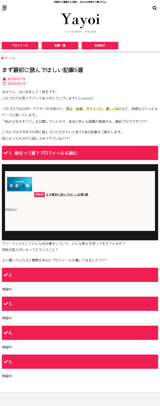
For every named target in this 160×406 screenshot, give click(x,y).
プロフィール (20, 45)
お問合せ (100, 45)
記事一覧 (60, 45)
